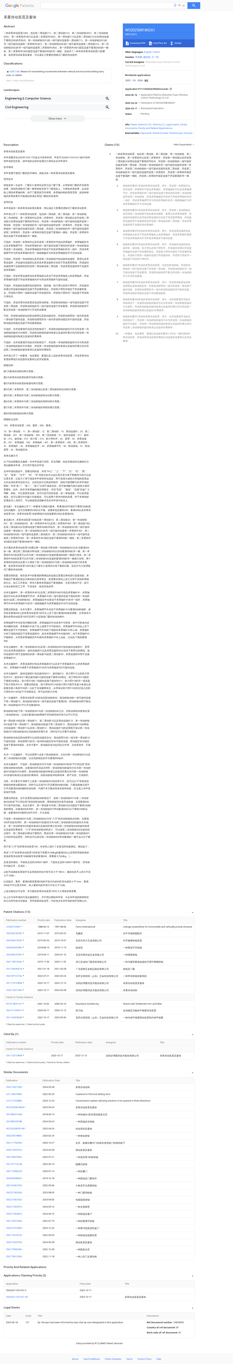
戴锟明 (146, 57)
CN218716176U (14, 976)
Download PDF (137, 43)
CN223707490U (14, 1228)
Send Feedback (91, 1359)
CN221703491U (14, 1206)
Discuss (188, 133)
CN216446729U (14, 1185)
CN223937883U (14, 1135)
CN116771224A (14, 1164)
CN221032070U (14, 1242)
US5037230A (13, 926)
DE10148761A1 (14, 1003)
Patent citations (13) (141, 124)
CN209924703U (14, 954)
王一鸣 (155, 57)
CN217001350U (14, 1221)
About (75, 1359)
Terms (129, 1359)
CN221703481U (14, 1213)
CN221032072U (14, 1150)
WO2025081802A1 (15, 1107)
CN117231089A (14, 983)
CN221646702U (14, 1199)
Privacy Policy (144, 1359)
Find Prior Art (160, 43)
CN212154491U (14, 1010)
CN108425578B (14, 1121)
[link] (57, 73)
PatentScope (176, 133)
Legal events (172, 124)
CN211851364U (14, 961)
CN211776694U (14, 1142)
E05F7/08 (14, 71)
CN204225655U (14, 933)
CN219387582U (14, 1157)
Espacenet (145, 133)
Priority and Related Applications (155, 128)
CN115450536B (14, 1017)
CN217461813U (14, 1235)
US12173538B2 (14, 1100)
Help (158, 1359)
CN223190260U (14, 1192)
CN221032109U (14, 990)
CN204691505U (14, 940)
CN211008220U (14, 1171)
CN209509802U (14, 1178)
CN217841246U (14, 1256)
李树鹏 (138, 57)
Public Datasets (113, 1359)
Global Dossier (160, 133)
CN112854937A (14, 968)
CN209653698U (14, 947)
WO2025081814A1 (15, 1128)
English (148, 52)
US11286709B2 (14, 1094)
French (156, 52)
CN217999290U (14, 1249)
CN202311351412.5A (17, 1297)
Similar (177, 43)
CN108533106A (14, 1114)
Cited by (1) (159, 124)
